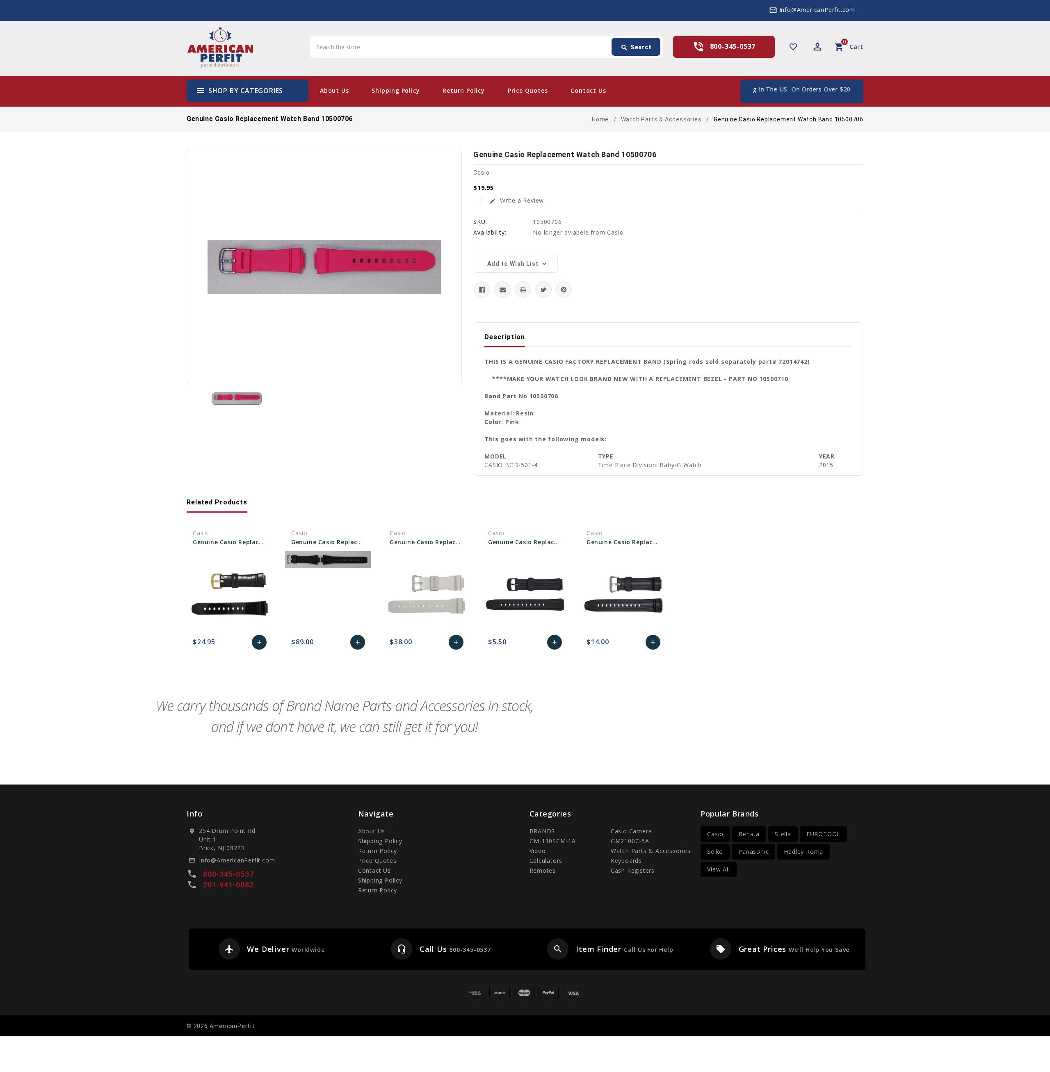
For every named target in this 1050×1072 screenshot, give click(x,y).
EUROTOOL (823, 834)
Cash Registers (633, 870)
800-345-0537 (733, 46)
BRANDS (542, 831)
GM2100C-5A (630, 841)
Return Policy (463, 90)
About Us (334, 90)
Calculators (546, 860)
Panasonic (753, 851)
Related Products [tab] (217, 502)
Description (504, 337)
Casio (715, 834)
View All (718, 869)
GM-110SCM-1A (553, 841)
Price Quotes (528, 90)
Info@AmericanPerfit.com (817, 10)
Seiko (715, 851)
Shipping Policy (396, 90)
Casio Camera (631, 831)
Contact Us (588, 90)
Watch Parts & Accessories (651, 851)
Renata (749, 834)
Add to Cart (259, 644)
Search (636, 47)
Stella (783, 834)
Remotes (543, 870)
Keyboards (626, 860)
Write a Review (516, 200)
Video (538, 851)
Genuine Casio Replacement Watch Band (255, 542)
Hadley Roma (803, 851)
